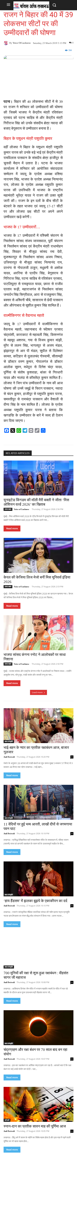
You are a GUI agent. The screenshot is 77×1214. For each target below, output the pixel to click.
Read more (12, 528)
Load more (37, 692)
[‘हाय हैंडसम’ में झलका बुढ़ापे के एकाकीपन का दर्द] (38, 878)
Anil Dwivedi (9, 757)
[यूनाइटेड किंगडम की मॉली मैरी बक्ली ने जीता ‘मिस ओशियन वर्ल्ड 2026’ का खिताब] (38, 478)
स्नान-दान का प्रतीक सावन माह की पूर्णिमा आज (35, 1126)
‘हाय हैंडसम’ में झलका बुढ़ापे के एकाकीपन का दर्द (35, 901)
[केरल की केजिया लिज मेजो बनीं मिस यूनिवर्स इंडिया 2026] (38, 555)
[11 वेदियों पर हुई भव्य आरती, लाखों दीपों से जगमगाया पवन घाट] (38, 802)
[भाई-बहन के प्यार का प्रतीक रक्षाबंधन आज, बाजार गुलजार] (38, 725)
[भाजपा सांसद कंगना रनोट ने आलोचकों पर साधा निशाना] (38, 632)
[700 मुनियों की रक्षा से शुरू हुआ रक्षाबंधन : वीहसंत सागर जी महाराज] (38, 951)
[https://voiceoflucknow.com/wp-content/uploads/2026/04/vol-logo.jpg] (31, 5)
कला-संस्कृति (9, 741)
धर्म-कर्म (7, 1120)
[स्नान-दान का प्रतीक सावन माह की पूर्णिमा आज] (38, 1104)
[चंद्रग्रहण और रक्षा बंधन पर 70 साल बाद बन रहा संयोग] (38, 1027)
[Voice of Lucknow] (6, 42)
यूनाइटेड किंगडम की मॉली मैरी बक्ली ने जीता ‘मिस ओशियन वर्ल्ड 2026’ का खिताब (36, 502)
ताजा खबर (8, 509)
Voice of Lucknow (22, 43)
